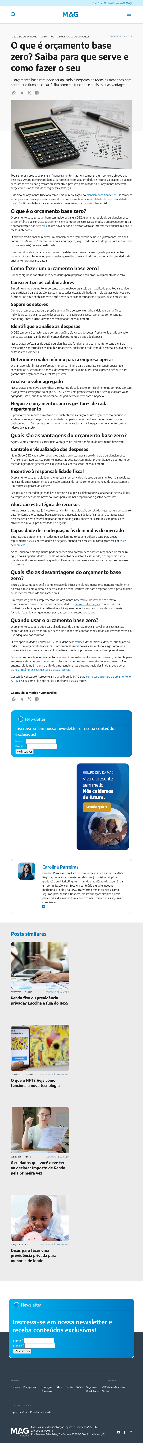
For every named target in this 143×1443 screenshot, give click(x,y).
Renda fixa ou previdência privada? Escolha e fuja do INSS (38, 946)
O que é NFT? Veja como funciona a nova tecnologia (36, 1029)
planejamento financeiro (101, 195)
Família (69, 1387)
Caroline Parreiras (60, 867)
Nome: (20, 741)
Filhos (59, 1387)
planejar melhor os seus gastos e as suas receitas (40, 669)
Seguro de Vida (19, 1412)
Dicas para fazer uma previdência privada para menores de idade (39, 1199)
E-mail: (20, 746)
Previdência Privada (40, 1412)
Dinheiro (15, 1387)
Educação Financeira (120, 36)
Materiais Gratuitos (115, 1387)
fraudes (79, 642)
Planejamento (30, 1387)
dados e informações (87, 604)
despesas (41, 226)
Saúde (79, 1387)
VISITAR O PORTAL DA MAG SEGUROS (111, 3)
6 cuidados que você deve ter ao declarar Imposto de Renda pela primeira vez (35, 1111)
